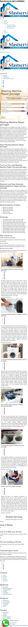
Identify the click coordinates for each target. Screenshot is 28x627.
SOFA (4, 606)
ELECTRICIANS (6, 602)
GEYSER (5, 591)
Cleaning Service (11, 28)
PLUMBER (5, 605)
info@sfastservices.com (8, 78)
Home (5, 20)
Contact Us (5, 581)
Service (5, 23)
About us (6, 22)
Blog (5, 30)
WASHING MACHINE (7, 588)
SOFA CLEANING (7, 617)
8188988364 (6, 77)
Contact (5, 32)
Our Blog (5, 579)
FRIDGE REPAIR (7, 590)
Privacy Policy (12, 624)
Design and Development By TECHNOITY (18, 625)
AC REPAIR (5, 587)
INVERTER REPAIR (7, 594)
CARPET (5, 614)
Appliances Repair (11, 25)
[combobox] (14, 109)
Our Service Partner (5, 52)
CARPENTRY (6, 600)
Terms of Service (13, 622)
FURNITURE (6, 603)
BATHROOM (6, 612)
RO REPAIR (5, 593)
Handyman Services (11, 26)
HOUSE (4, 615)
